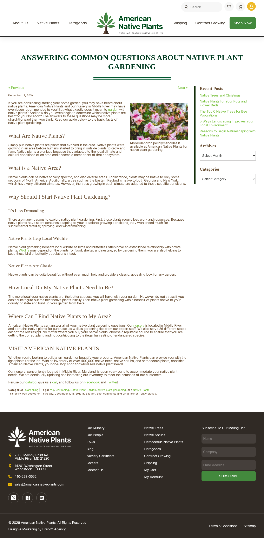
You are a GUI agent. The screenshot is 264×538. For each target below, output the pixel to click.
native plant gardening (112, 389)
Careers (92, 463)
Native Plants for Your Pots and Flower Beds (223, 103)
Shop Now (243, 23)
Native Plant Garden (83, 389)
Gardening (31, 389)
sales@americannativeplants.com (39, 484)
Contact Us (95, 470)
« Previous (16, 88)
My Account (153, 477)
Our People (95, 435)
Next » (183, 88)
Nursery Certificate (100, 456)
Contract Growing (210, 23)
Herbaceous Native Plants (163, 442)
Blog (90, 449)
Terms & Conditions (223, 526)
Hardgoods (77, 23)
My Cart (150, 470)
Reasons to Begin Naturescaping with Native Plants (228, 133)
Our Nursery (96, 428)
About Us (20, 23)
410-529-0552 (25, 476)
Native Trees (153, 428)
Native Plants (48, 23)
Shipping (179, 23)
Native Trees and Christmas (220, 95)
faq (52, 389)
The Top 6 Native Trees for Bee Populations (223, 113)
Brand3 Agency (54, 529)
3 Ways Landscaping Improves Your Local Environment (226, 123)
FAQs (91, 442)
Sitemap (250, 526)
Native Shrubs (154, 435)
